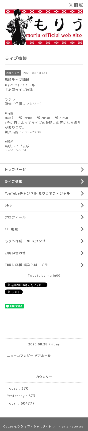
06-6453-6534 (15, 150)
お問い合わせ (15, 253)
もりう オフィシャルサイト (33, 426)
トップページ (15, 169)
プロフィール (15, 217)
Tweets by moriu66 (44, 275)
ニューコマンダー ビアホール (29, 356)
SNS (8, 205)
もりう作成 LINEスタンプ (25, 241)
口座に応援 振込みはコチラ (26, 265)
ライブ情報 (13, 181)
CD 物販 (11, 229)
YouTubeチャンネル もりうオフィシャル (37, 193)
